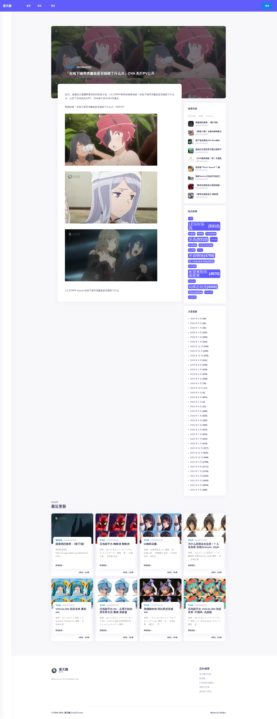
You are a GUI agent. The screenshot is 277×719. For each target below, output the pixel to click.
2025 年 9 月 (196, 318)
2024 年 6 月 (196, 374)
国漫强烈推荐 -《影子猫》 (207, 122)
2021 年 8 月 (196, 466)
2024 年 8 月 (196, 365)
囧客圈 (202, 678)
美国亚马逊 (208, 292)
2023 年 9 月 (196, 392)
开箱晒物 (201, 256)
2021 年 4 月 (196, 485)
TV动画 (211, 234)
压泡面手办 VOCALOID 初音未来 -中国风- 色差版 (204, 610)
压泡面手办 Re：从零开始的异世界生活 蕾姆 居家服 (116, 610)
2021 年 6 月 (196, 476)
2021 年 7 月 (196, 471)
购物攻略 (192, 297)
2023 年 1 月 (196, 402)
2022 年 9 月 (196, 406)
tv (200, 234)
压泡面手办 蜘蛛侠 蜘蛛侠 (115, 544)
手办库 (102, 540)
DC (190, 218)
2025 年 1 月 (196, 342)
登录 (267, 6)
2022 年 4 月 (196, 429)
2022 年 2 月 (196, 439)
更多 (53, 6)
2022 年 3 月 (196, 434)
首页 (29, 6)
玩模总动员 (203, 287)
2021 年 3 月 (196, 490)
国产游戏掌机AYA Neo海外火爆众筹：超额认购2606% (207, 140)
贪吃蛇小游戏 (205, 691)
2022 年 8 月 (196, 411)
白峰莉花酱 (150, 544)
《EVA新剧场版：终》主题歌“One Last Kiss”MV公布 (208, 158)
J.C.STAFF (70, 290)
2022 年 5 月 (196, 425)
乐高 (198, 239)
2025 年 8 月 (196, 323)
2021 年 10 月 (196, 457)
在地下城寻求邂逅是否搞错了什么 (101, 290)
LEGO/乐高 (204, 226)
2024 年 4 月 (196, 383)
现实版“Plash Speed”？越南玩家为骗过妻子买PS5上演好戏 (208, 167)
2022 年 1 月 (196, 443)
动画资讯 (70, 67)
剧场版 (192, 250)
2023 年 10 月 (196, 388)
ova (79, 290)
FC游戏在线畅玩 (206, 683)
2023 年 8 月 (196, 397)
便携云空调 (204, 687)
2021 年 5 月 (196, 480)
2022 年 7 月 (196, 416)
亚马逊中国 (214, 239)
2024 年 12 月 (196, 346)
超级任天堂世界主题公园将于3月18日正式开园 (208, 149)
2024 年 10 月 (196, 355)
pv (82, 290)
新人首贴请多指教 (201, 261)
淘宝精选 (192, 281)
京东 (192, 245)
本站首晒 (192, 266)
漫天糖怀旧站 (205, 674)
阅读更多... (60, 565)
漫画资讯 (59, 540)
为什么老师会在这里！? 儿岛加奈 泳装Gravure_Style (203, 545)
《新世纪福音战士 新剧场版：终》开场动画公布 (206, 194)
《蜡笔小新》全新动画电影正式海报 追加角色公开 (208, 131)
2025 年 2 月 (196, 337)
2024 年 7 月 (196, 369)
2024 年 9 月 (196, 360)
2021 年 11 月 (196, 453)
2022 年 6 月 (196, 420)
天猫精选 (200, 249)
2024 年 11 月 (196, 351)
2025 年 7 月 (196, 328)
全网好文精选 (206, 245)
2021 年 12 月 (196, 448)
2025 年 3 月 (196, 332)
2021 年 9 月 (196, 462)
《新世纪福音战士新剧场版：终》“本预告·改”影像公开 (208, 185)
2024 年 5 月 (196, 379)
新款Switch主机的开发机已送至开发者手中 (207, 176)
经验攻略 (195, 292)
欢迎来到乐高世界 (204, 274)
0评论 (81, 572)
